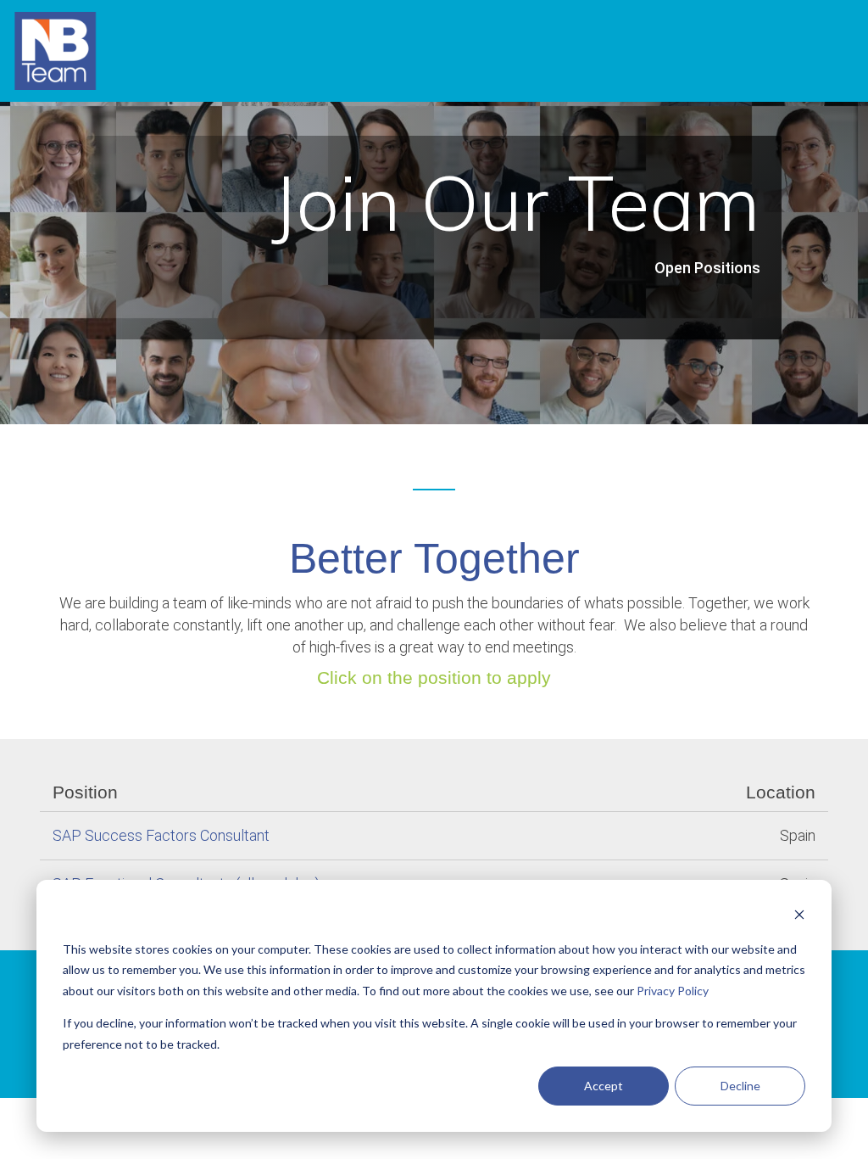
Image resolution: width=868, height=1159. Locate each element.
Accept (603, 1085)
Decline (740, 1085)
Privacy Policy (673, 990)
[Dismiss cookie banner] (799, 916)
